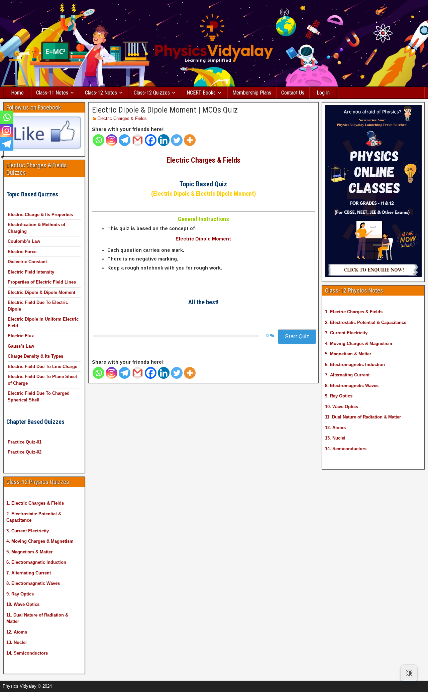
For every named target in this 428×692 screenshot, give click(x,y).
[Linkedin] (164, 140)
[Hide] (2, 157)
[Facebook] (150, 140)
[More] (190, 140)
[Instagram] (111, 140)
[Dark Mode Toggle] (409, 673)
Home (17, 93)
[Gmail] (137, 140)
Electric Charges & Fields (122, 118)
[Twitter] (177, 140)
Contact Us (292, 93)
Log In (323, 93)
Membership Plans (251, 93)
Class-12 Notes (101, 93)
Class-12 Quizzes (152, 93)
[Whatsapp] (98, 140)
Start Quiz (297, 336)
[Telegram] (124, 140)
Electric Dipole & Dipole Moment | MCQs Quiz (165, 110)
